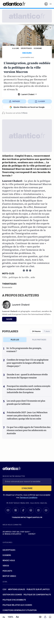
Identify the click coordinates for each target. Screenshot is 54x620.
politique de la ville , (20, 277)
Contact (32, 534)
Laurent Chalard (27, 94)
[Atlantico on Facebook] (23, 510)
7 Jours (47, 331)
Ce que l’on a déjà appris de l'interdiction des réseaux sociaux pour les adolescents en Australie (28, 430)
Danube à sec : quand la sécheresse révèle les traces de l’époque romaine (27, 376)
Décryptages (26, 48)
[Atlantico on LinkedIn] (31, 510)
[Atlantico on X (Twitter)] (16, 510)
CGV (4, 589)
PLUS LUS (15, 339)
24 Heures (36, 331)
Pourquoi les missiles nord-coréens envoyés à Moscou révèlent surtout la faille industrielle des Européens (28, 389)
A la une (15, 48)
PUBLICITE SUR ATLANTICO (38, 589)
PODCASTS (7, 571)
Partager (16, 101)
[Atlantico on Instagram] (38, 510)
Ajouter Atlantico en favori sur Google (29, 107)
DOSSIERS (7, 555)
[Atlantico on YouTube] (46, 510)
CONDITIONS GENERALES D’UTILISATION (20, 610)
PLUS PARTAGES (39, 339)
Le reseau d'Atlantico (12, 534)
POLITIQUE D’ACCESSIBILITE (14, 600)
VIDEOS (6, 565)
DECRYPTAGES (9, 550)
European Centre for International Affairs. (31, 314)
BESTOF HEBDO (9, 576)
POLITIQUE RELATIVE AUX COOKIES (17, 605)
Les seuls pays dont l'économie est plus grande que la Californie (26, 402)
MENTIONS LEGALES (16, 589)
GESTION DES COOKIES (12, 594)
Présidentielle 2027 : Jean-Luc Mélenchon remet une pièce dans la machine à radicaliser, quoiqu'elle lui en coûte (27, 415)
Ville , (5, 277)
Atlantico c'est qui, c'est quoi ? (16, 532)
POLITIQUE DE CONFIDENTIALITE (37, 594)
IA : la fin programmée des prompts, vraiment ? (24, 350)
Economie (38, 48)
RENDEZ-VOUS (9, 560)
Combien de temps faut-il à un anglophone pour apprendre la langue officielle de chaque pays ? (27, 363)
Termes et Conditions (28, 497)
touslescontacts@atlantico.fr (27, 517)
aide (33, 277)
